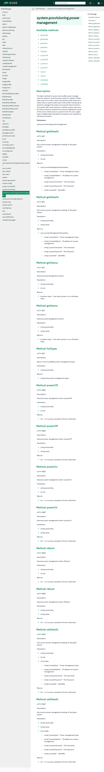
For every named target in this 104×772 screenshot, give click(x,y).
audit (4, 42)
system (4, 177)
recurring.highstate (8, 148)
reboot (43, 72)
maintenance (6, 118)
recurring (5, 142)
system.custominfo (8, 186)
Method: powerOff (94, 39)
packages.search (8, 133)
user (3, 211)
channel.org (6, 57)
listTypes (44, 51)
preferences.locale (8, 136)
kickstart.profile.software (10, 106)
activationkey (6, 21)
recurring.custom (8, 145)
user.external (6, 214)
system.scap (6, 202)
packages (5, 127)
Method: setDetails (94, 58)
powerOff (44, 55)
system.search (7, 205)
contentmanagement (9, 66)
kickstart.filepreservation (10, 94)
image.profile (6, 85)
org (3, 121)
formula (5, 75)
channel (5, 51)
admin (4, 24)
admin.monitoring (8, 30)
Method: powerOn (94, 45)
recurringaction (7, 151)
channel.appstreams (9, 54)
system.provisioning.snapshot (12, 199)
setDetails (44, 80)
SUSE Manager (6, 9)
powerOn (44, 63)
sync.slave (5, 174)
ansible (4, 36)
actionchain (6, 18)
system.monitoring (8, 189)
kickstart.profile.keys (9, 103)
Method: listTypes (93, 36)
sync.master (6, 171)
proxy (4, 139)
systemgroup (6, 208)
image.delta (6, 81)
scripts (4, 160)
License (5, 12)
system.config (7, 183)
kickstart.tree (6, 115)
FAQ (3, 15)
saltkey (4, 154)
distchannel (6, 69)
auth (3, 45)
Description (92, 20)
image (4, 78)
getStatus (44, 43)
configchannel (7, 63)
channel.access (7, 48)
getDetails (44, 35)
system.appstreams (9, 180)
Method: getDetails (94, 23)
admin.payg (6, 33)
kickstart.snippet (7, 112)
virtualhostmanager (9, 220)
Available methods (94, 17)
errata (4, 72)
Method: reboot (93, 52)
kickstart (5, 90)
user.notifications (8, 217)
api (3, 39)
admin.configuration (9, 27)
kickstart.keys (6, 97)
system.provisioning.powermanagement (16, 194)
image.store (6, 88)
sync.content (6, 168)
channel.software (8, 60)
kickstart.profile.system (10, 109)
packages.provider (8, 130)
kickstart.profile (7, 100)
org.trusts (5, 124)
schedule (5, 157)
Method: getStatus (93, 30)
